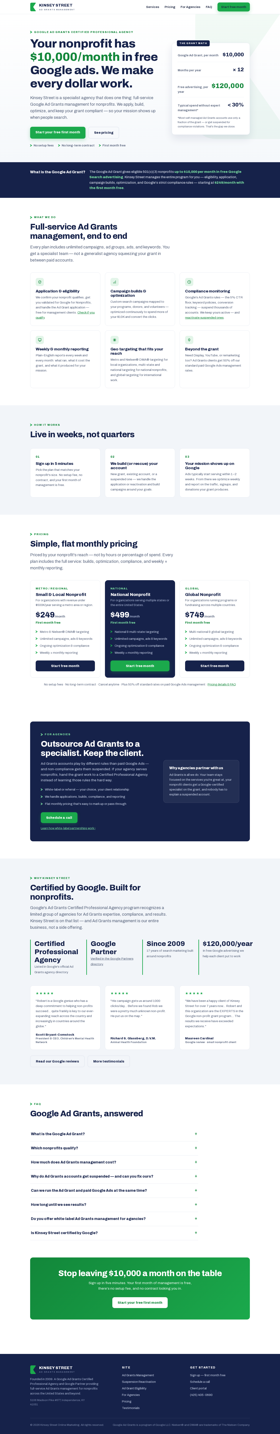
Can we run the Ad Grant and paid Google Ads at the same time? (89, 1191)
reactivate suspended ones (204, 317)
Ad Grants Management (138, 1375)
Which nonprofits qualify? (54, 1148)
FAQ (209, 7)
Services (152, 7)
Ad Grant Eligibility (134, 1388)
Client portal (198, 1388)
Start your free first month (57, 132)
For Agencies (190, 7)
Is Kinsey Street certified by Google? (64, 1233)
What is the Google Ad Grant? (58, 1134)
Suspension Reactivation (139, 1381)
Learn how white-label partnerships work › (68, 828)
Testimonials (131, 1408)
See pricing (103, 132)
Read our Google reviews (57, 1061)
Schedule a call (59, 817)
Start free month (233, 7)
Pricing (170, 7)
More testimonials (108, 1061)
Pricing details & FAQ (222, 684)
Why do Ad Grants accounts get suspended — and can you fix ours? (92, 1176)
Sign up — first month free (207, 1375)
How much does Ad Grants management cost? (73, 1162)
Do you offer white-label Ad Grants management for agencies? (88, 1219)
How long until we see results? (58, 1205)
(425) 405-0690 (201, 1395)
